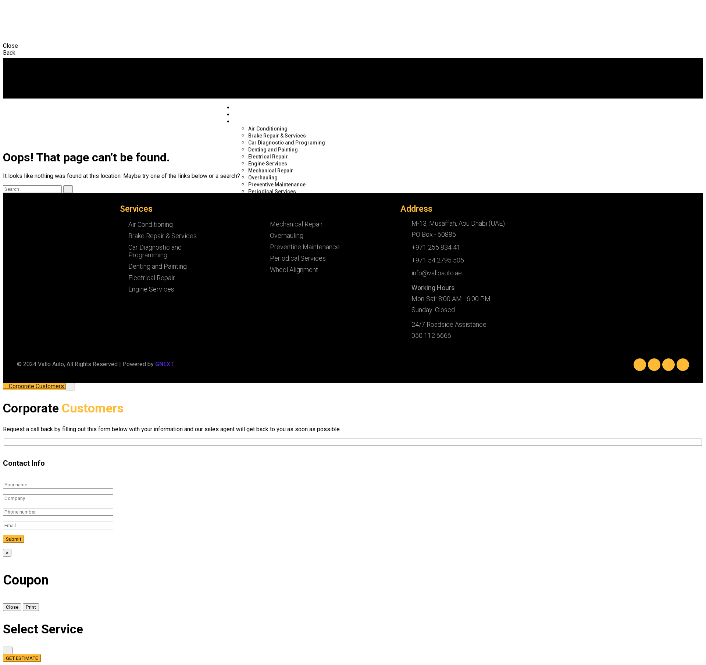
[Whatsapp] (683, 364)
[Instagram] (668, 364)
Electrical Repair (268, 157)
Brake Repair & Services (277, 136)
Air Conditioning (268, 129)
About (239, 115)
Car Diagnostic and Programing (286, 143)
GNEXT (164, 364)
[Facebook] (640, 364)
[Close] (70, 386)
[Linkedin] (654, 364)
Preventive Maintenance (277, 184)
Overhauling (263, 177)
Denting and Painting (273, 150)
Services (242, 122)
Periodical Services (272, 191)
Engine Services (267, 164)
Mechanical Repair (270, 171)
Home (239, 108)
